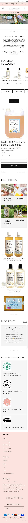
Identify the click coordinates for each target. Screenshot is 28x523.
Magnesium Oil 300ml (7, 80)
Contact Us (5, 460)
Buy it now (14, 165)
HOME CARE (20, 199)
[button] (2, 8)
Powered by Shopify (14, 517)
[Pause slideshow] (26, 31)
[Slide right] (17, 97)
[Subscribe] (22, 508)
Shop (4, 470)
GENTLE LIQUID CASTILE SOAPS (7, 221)
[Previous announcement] (2, 4)
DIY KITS (13, 314)
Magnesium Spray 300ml (18, 80)
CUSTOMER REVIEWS (8, 473)
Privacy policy (7, 519)
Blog (27, 1)
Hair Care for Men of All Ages (14, 329)
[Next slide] (17, 31)
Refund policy (23, 517)
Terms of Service (7, 451)
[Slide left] (10, 97)
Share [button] (4, 172)
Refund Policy (6, 445)
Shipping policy (22, 519)
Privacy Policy (6, 441)
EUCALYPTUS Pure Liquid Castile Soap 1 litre (14, 258)
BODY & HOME (20, 220)
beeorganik (7, 517)
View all (14, 101)
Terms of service (14, 519)
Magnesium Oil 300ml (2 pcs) (14, 290)
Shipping (2, 150)
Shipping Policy (7, 448)
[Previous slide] (10, 31)
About (22, 1)
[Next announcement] (25, 4)
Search (4, 438)
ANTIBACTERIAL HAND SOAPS (7, 199)
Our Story (16, 1)
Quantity (3, 152)
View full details (21, 172)
